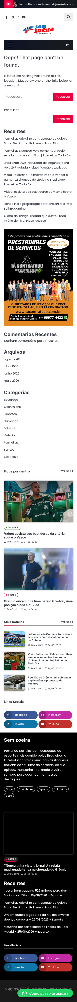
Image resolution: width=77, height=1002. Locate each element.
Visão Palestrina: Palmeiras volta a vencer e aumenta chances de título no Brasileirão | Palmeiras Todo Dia (36, 179)
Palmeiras (11, 442)
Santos (9, 449)
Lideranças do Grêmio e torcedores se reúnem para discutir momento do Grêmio (50, 637)
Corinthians (12, 407)
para (9, 795)
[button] (45, 993)
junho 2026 (11, 373)
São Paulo (11, 457)
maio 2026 (11, 380)
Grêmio (9, 435)
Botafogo (11, 400)
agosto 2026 (13, 359)
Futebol (9, 428)
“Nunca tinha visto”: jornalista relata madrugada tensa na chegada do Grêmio (35, 867)
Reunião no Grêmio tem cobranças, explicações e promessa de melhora (50, 680)
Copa (9, 789)
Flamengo (11, 421)
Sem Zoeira (13, 541)
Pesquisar (11, 110)
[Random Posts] (67, 45)
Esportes (10, 414)
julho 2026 (11, 366)
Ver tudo (66, 471)
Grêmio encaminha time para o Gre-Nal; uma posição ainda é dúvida (38, 603)
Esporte (43, 789)
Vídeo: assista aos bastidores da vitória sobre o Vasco (34, 535)
